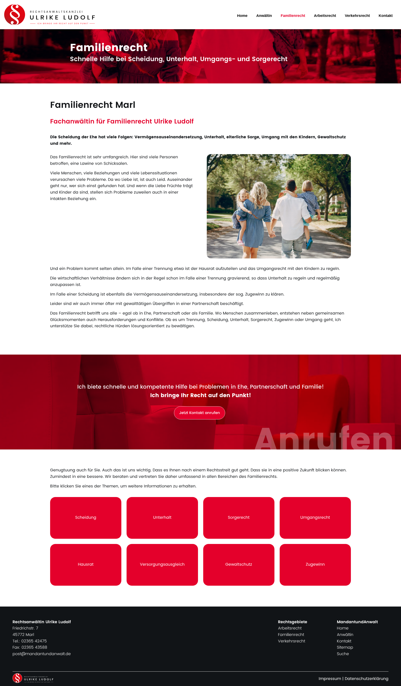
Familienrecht (293, 16)
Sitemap (345, 647)
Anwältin (264, 16)
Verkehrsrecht (357, 16)
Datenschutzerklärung (366, 679)
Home (242, 16)
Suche (343, 654)
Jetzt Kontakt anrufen (199, 413)
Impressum (330, 679)
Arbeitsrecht (325, 16)
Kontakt (386, 16)
